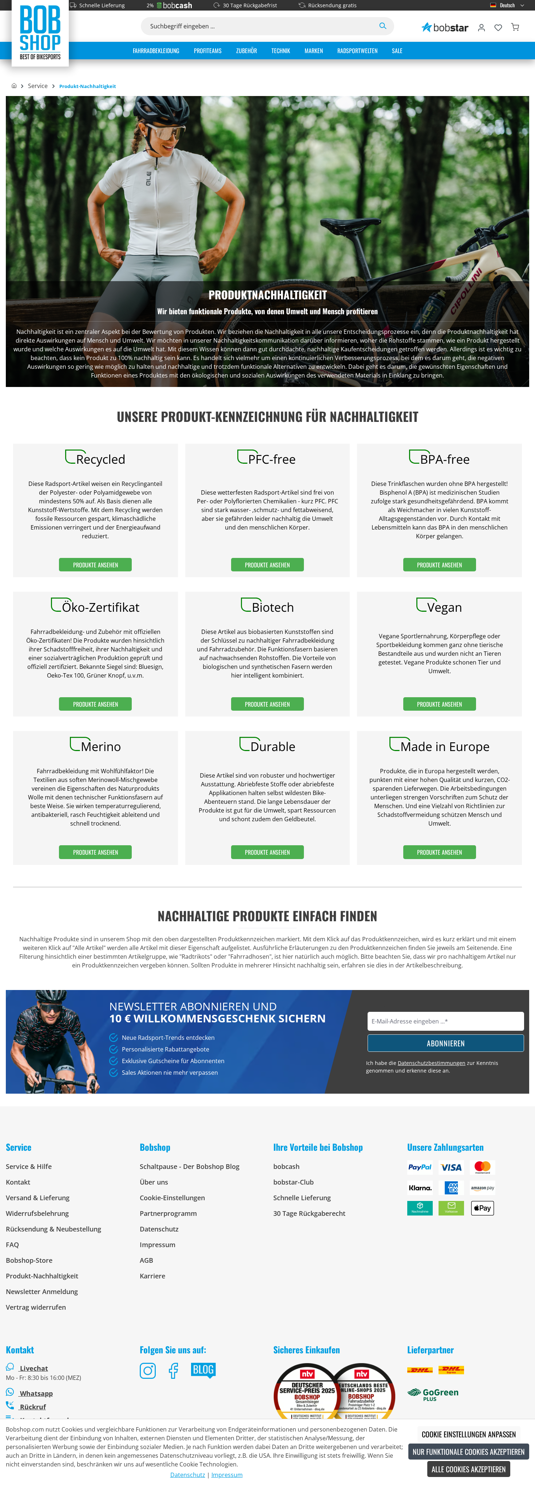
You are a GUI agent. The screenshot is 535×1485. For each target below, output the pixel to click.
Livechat (34, 1368)
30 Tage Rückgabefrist (250, 5)
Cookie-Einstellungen (172, 1197)
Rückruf (32, 1406)
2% (150, 5)
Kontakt (18, 1182)
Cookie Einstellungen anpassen (469, 1434)
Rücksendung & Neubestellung (53, 1229)
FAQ (12, 1244)
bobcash (286, 1166)
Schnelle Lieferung (102, 5)
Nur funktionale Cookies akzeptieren (469, 1451)
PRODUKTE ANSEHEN (95, 564)
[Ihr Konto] (481, 26)
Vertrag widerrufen (36, 1307)
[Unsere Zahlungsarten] (468, 1190)
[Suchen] (383, 26)
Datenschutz (159, 1229)
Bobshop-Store (29, 1260)
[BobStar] (445, 26)
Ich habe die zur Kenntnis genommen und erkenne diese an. (432, 1066)
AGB (146, 1260)
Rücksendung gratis (332, 5)
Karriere (152, 1276)
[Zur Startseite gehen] (40, 32)
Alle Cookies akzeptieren (469, 1469)
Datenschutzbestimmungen (431, 1062)
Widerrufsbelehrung (37, 1213)
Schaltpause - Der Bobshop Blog (189, 1166)
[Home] (14, 86)
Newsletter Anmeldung (42, 1291)
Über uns (154, 1182)
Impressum (157, 1244)
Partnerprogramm (168, 1213)
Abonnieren (446, 1043)
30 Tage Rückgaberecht (309, 1213)
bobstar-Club (293, 1182)
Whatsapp (35, 1393)
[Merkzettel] (498, 26)
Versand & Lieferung (38, 1197)
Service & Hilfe (29, 1166)
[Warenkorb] (515, 26)
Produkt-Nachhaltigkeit (42, 1276)
